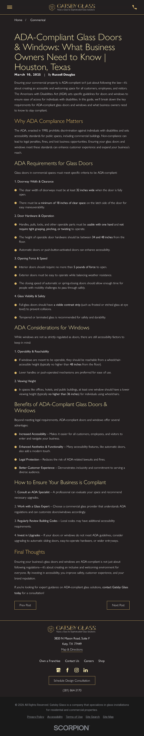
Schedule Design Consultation (72, 680)
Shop (101, 660)
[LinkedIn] (85, 670)
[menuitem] (35, 717)
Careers (89, 660)
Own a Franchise (49, 660)
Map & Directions (72, 649)
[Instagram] (76, 670)
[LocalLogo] (72, 7)
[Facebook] (67, 670)
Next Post (118, 605)
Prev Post (25, 605)
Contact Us (72, 660)
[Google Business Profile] (58, 670)
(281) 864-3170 (72, 690)
